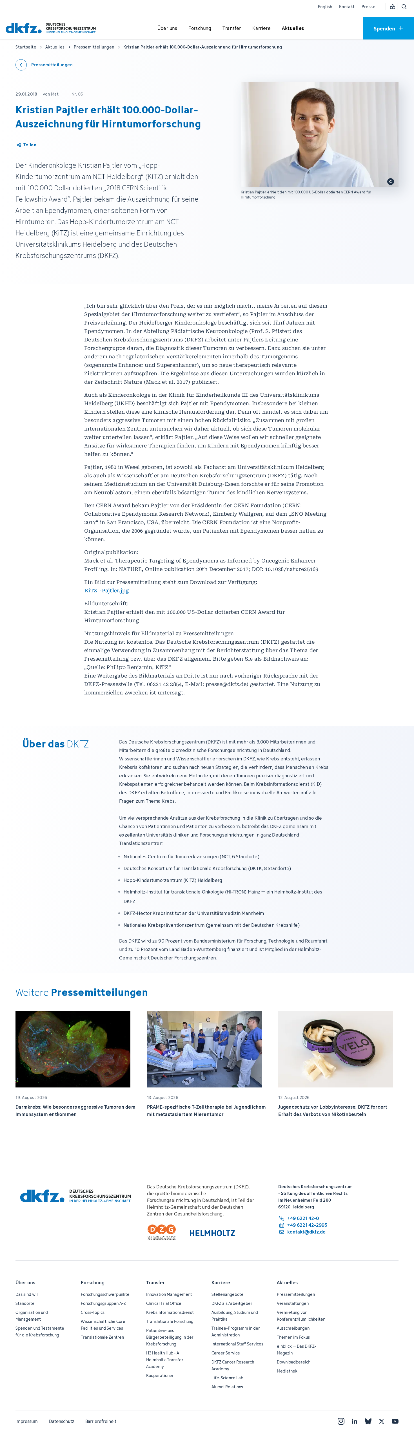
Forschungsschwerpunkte (105, 1294)
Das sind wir (26, 1294)
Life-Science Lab (227, 1377)
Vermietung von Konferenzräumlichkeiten (301, 1315)
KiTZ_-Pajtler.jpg (107, 590)
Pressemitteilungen (296, 1294)
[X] (381, 1421)
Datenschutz (61, 1421)
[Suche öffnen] (403, 6)
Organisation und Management (31, 1315)
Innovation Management (169, 1294)
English (325, 6)
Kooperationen (160, 1375)
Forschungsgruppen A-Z (103, 1303)
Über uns (25, 1282)
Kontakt (347, 6)
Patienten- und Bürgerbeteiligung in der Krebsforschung (169, 1337)
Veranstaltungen (293, 1303)
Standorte (25, 1303)
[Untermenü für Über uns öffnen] (167, 28)
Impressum (26, 1421)
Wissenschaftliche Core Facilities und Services (103, 1324)
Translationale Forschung (169, 1321)
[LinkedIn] (354, 1421)
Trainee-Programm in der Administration (236, 1331)
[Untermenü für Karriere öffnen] (261, 28)
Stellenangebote (228, 1294)
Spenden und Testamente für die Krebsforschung (39, 1331)
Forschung (92, 1282)
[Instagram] (341, 1421)
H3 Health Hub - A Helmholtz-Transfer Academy (164, 1360)
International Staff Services (237, 1344)
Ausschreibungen (293, 1328)
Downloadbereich (293, 1362)
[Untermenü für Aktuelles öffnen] (292, 28)
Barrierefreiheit (100, 1421)
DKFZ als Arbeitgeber (232, 1303)
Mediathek (287, 1371)
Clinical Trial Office (163, 1303)
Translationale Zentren (102, 1337)
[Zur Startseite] (52, 28)
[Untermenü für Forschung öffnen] (200, 28)
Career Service (226, 1353)
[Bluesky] (368, 1421)
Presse (368, 6)
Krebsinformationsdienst (170, 1312)
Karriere (221, 1282)
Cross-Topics (92, 1312)
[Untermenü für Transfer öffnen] (231, 28)
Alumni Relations (227, 1387)
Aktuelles (287, 1282)
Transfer (155, 1282)
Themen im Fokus (293, 1337)
